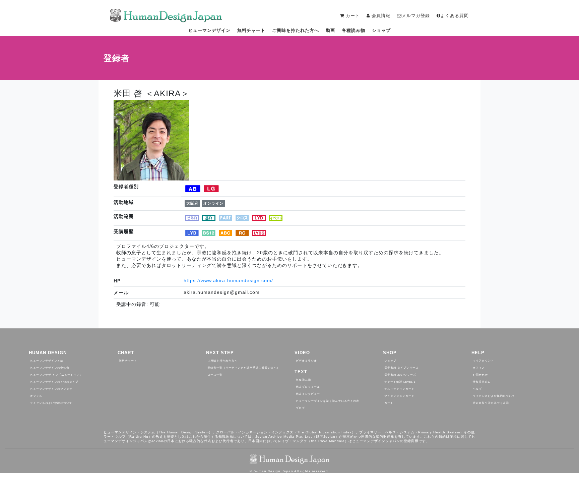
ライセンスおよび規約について (51, 403)
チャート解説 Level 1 (399, 381)
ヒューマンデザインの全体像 (49, 367)
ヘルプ (477, 388)
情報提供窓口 (482, 381)
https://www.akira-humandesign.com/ (228, 280)
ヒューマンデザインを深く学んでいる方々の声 (327, 401)
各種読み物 (353, 30)
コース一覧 (214, 374)
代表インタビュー (308, 393)
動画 (330, 30)
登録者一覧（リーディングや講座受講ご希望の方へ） (243, 367)
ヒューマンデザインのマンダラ (51, 388)
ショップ (381, 30)
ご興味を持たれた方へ (295, 30)
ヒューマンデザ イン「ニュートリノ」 (56, 374)
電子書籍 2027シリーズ (400, 374)
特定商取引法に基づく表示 (491, 403)
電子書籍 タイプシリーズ (401, 367)
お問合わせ (480, 374)
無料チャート (251, 30)
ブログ (300, 408)
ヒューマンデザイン (209, 30)
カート (388, 403)
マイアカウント (483, 360)
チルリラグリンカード (399, 388)
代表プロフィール (308, 386)
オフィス (36, 395)
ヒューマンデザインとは (46, 360)
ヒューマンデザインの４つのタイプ (54, 381)
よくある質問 (455, 15)
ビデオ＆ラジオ (306, 360)
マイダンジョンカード (399, 395)
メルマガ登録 (416, 15)
